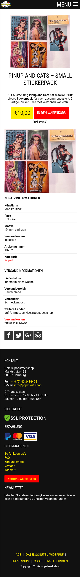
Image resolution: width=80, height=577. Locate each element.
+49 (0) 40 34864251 (25, 381)
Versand (9, 466)
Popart (8, 260)
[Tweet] (18, 335)
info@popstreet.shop (27, 385)
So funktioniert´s (15, 453)
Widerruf (10, 470)
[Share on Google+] (28, 335)
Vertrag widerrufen (22, 479)
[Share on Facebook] (8, 335)
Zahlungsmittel (14, 462)
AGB (18, 554)
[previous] (10, 161)
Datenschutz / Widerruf (45, 554)
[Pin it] (37, 335)
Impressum (20, 561)
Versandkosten (14, 319)
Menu (65, 4)
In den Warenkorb (51, 113)
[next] (69, 161)
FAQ (7, 457)
